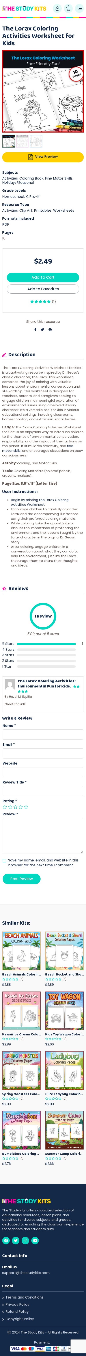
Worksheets (63, 210)
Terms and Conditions (24, 1297)
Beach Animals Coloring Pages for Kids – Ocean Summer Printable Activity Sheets (21, 974)
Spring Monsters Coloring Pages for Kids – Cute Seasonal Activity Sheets (21, 1094)
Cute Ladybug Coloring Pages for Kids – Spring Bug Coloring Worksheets (64, 1094)
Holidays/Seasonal (18, 182)
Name (9, 726)
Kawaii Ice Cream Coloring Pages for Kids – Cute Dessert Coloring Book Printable (21, 1034)
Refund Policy (17, 1311)
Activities (10, 178)
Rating (10, 801)
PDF (5, 224)
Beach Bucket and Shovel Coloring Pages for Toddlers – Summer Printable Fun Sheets (64, 974)
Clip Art (25, 210)
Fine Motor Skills (59, 178)
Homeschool (13, 196)
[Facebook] (6, 1240)
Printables (43, 210)
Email (9, 745)
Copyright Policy (20, 1319)
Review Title (15, 782)
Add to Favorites (43, 289)
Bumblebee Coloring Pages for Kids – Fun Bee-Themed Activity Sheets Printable (21, 1153)
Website (10, 763)
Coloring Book (31, 178)
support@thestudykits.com (26, 1272)
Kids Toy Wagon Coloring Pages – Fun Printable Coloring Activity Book (64, 1034)
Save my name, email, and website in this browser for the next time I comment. (43, 863)
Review (10, 814)
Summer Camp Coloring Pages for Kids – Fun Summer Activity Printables (64, 1153)
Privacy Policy (17, 1304)
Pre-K (34, 196)
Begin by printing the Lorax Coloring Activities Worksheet (40, 502)
